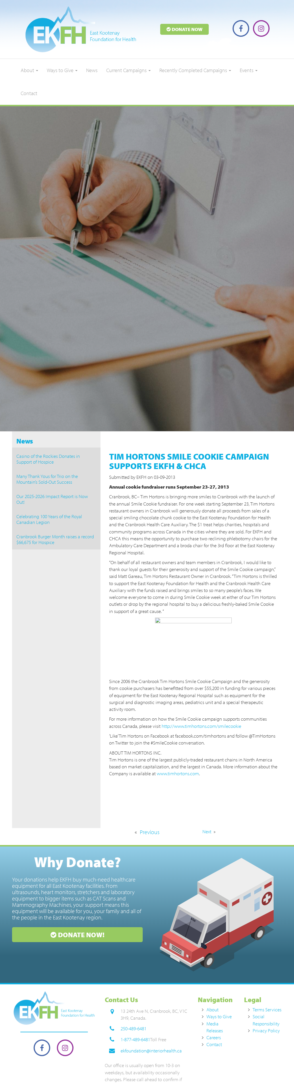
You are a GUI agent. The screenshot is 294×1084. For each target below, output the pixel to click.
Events (247, 70)
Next (206, 831)
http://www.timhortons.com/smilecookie (201, 726)
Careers (213, 1037)
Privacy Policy (266, 1030)
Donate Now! (81, 934)
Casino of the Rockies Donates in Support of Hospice (48, 459)
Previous (149, 832)
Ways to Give (61, 70)
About (28, 70)
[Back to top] (278, 1068)
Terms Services (267, 1009)
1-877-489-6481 (135, 1039)
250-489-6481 (133, 1028)
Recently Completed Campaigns (193, 70)
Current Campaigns (127, 70)
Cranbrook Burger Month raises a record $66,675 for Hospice (55, 539)
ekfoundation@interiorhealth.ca (151, 1051)
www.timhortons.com (178, 773)
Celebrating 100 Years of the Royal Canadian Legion (49, 519)
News (92, 70)
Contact (29, 93)
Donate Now (186, 29)
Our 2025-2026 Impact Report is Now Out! (52, 499)
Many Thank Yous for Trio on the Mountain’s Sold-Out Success (47, 479)
